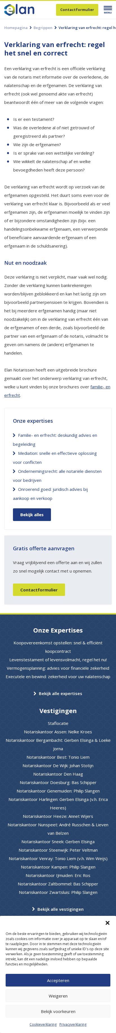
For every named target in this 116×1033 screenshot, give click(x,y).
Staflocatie (58, 723)
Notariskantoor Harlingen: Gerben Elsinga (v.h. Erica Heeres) (58, 803)
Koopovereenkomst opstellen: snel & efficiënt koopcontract (58, 647)
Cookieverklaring (43, 1024)
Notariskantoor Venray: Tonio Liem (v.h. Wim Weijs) (58, 858)
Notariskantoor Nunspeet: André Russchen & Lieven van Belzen (58, 829)
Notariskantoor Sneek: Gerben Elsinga (58, 841)
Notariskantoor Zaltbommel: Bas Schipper (58, 884)
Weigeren (58, 996)
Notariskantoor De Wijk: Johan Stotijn (58, 765)
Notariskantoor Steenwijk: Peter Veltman (58, 850)
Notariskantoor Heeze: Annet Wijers (58, 816)
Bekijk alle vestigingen (60, 909)
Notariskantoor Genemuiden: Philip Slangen (58, 791)
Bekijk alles (32, 514)
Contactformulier (77, 9)
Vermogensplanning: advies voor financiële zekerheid (58, 668)
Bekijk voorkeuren (58, 1011)
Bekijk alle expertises (60, 693)
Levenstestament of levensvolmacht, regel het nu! (58, 659)
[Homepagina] (28, 10)
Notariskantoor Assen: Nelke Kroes (58, 731)
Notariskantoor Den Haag (58, 774)
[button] (107, 923)
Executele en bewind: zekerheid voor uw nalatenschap (58, 676)
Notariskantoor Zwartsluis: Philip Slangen (58, 892)
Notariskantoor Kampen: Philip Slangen (58, 867)
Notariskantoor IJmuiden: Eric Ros (58, 875)
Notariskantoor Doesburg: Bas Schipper (58, 782)
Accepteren (58, 980)
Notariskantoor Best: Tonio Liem (58, 757)
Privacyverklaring (72, 1024)
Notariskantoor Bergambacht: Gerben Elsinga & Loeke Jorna (58, 744)
